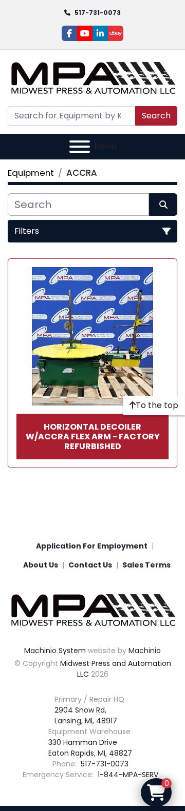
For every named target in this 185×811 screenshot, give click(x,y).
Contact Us (90, 565)
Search (156, 115)
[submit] (163, 204)
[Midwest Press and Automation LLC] (92, 609)
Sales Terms (146, 565)
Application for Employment (91, 546)
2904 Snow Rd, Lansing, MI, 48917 (85, 715)
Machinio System (55, 650)
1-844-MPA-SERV (127, 774)
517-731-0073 (98, 12)
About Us (40, 565)
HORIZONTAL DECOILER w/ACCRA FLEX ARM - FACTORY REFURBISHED (93, 436)
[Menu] (79, 146)
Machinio (144, 650)
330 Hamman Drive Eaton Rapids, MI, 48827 (90, 747)
